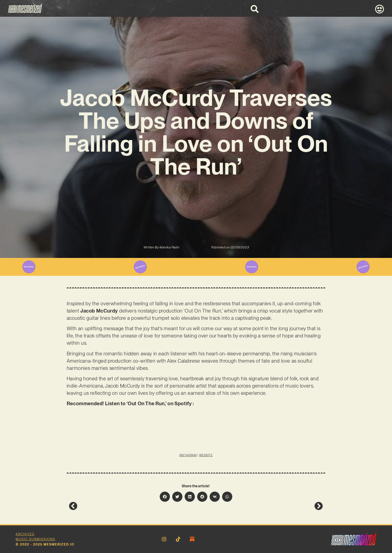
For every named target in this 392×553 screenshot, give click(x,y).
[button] (165, 497)
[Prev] (132, 506)
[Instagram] (164, 539)
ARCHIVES (25, 534)
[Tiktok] (178, 539)
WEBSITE (206, 455)
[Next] (259, 506)
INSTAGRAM (187, 455)
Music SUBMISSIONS (35, 539)
